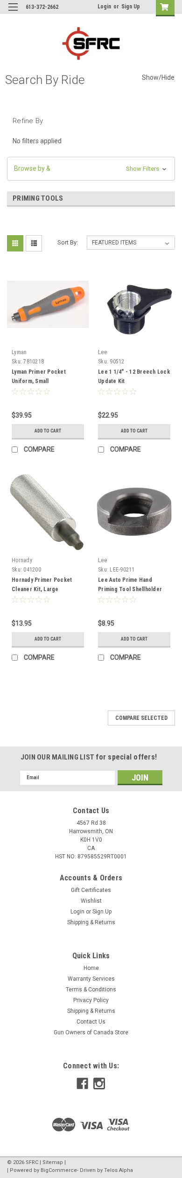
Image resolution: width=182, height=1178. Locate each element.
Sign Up (130, 6)
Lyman (19, 352)
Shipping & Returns (91, 922)
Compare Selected (141, 718)
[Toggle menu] (13, 13)
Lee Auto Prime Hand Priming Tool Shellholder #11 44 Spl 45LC (130, 589)
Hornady (22, 560)
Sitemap (52, 1162)
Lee (102, 352)
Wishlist (91, 901)
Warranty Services (91, 979)
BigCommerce (59, 1170)
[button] (91, 169)
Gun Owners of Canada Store (91, 1032)
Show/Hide (158, 77)
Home (91, 968)
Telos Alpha (118, 1170)
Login (104, 6)
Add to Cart (48, 430)
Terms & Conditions (91, 989)
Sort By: (67, 242)
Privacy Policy (91, 1000)
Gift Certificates (91, 890)
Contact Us (91, 1021)
